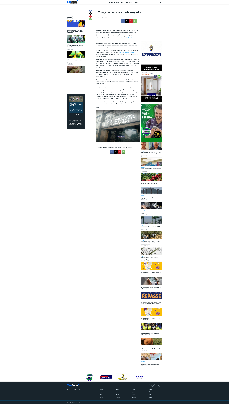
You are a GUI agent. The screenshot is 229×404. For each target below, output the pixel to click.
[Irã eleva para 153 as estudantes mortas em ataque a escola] (151, 205)
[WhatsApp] (90, 19)
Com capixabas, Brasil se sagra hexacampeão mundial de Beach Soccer (150, 334)
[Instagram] (153, 385)
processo (130, 147)
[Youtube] (160, 385)
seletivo (107, 148)
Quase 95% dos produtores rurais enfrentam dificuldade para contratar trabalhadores (75, 31)
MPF (127, 147)
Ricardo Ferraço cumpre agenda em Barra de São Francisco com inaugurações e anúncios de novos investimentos (151, 154)
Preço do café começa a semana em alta (149, 183)
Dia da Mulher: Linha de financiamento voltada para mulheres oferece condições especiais (150, 363)
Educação (100, 147)
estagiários (111, 147)
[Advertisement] (76, 84)
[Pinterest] (90, 16)
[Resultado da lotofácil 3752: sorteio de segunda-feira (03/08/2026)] (151, 312)
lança (116, 147)
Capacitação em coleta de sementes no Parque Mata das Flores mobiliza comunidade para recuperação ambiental (150, 243)
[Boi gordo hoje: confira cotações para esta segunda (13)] (151, 341)
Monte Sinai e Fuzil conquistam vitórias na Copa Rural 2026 (76, 104)
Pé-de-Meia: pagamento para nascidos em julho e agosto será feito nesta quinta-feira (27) (75, 16)
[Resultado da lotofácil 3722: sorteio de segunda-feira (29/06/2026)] (151, 266)
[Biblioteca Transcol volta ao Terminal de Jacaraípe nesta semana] (151, 162)
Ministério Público (121, 147)
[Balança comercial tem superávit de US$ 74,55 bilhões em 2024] (151, 220)
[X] (90, 13)
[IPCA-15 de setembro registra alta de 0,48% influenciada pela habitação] (151, 251)
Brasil (68, 13)
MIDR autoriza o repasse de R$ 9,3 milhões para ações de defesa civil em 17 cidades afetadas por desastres (151, 303)
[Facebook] (90, 11)
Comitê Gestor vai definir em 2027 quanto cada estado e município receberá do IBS (74, 62)
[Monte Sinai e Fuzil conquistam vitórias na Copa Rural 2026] (76, 99)
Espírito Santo (106, 147)
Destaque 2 (143, 151)
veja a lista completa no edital (126, 52)
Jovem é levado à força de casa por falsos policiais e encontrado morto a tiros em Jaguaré (76, 124)
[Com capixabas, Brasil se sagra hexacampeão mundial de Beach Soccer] (151, 326)
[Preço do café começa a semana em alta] (151, 177)
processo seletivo (101, 148)
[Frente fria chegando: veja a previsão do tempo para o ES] (151, 190)
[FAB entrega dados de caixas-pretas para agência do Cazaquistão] (151, 281)
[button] (160, 2)
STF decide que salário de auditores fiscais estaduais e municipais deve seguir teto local (75, 46)
